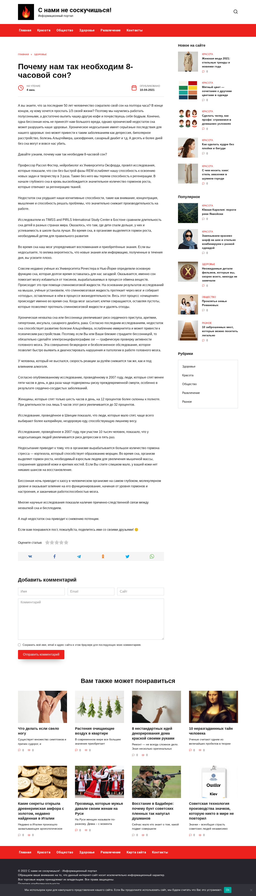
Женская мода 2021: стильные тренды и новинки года (216, 62)
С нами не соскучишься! (74, 10)
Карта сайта (136, 852)
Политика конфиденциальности (39, 883)
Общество (64, 30)
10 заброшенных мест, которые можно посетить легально (220, 331)
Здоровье (87, 30)
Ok (228, 889)
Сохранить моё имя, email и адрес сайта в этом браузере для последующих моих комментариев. (82, 644)
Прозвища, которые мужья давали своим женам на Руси (99, 808)
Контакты (135, 30)
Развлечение (111, 30)
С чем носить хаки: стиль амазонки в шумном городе (215, 174)
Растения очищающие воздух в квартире (94, 731)
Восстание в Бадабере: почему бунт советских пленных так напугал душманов (153, 811)
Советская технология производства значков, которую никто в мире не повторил (211, 811)
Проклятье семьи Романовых (214, 303)
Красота (43, 30)
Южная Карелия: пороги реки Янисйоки (219, 211)
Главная (25, 30)
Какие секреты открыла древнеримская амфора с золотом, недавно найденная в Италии (41, 811)
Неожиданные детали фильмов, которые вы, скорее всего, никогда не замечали (219, 274)
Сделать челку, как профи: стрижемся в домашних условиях (216, 119)
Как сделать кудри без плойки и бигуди (218, 146)
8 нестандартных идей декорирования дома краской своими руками (153, 733)
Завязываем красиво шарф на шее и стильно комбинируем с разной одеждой (219, 241)
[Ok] (251, 890)
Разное (187, 401)
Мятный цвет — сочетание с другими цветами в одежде (217, 91)
